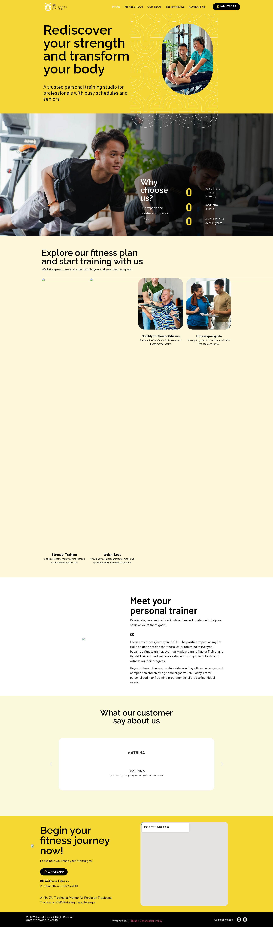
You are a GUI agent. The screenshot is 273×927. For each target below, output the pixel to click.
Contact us (197, 6)
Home (116, 6)
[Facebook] (239, 919)
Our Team (154, 6)
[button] (51, 764)
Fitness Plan (133, 6)
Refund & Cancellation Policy (145, 920)
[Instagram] (245, 919)
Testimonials (175, 6)
